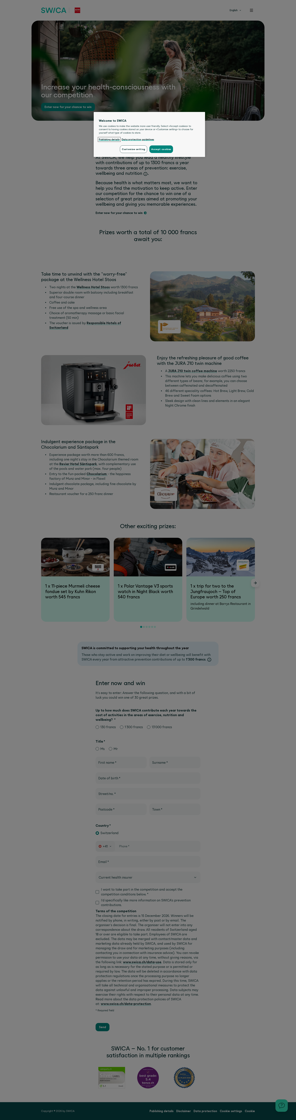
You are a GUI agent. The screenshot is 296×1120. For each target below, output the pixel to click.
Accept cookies (161, 149)
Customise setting (133, 149)
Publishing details (109, 139)
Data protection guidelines (138, 139)
